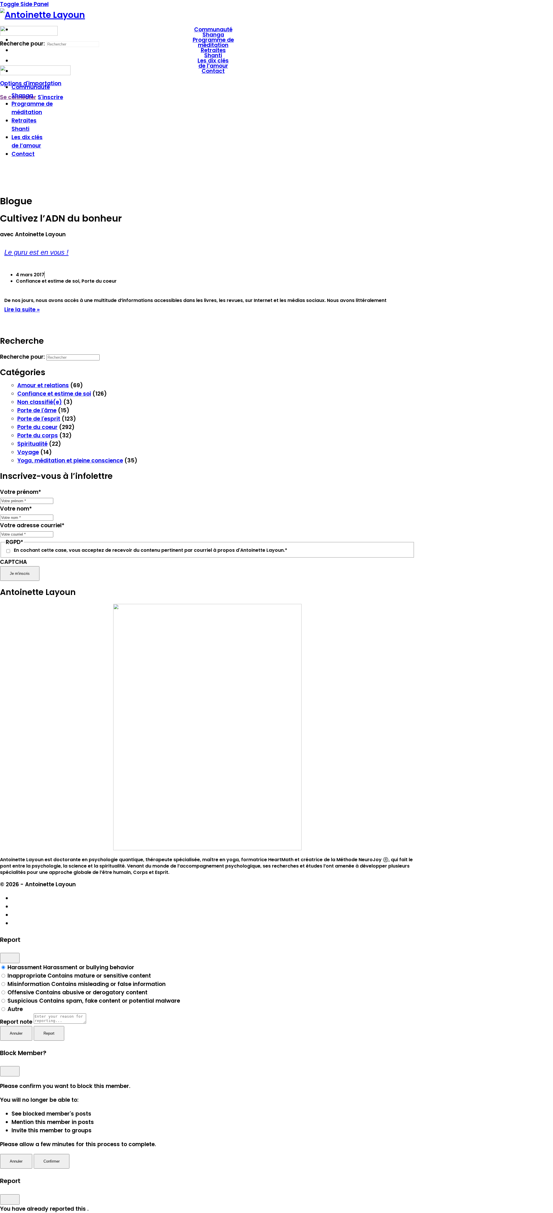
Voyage (28, 452)
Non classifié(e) (39, 402)
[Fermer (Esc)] (10, 958)
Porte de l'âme (36, 410)
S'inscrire (50, 97)
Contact (23, 154)
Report (48, 1033)
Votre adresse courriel (32, 525)
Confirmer (51, 1161)
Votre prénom (20, 492)
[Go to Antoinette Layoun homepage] (42, 15)
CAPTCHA (13, 562)
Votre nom (16, 509)
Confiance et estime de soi (54, 394)
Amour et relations (43, 385)
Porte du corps (37, 435)
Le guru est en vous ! (36, 252)
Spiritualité (32, 444)
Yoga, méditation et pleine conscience (70, 460)
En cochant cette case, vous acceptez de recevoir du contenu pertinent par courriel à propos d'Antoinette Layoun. (150, 550)
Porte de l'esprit (38, 419)
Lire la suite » (22, 309)
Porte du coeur (37, 427)
